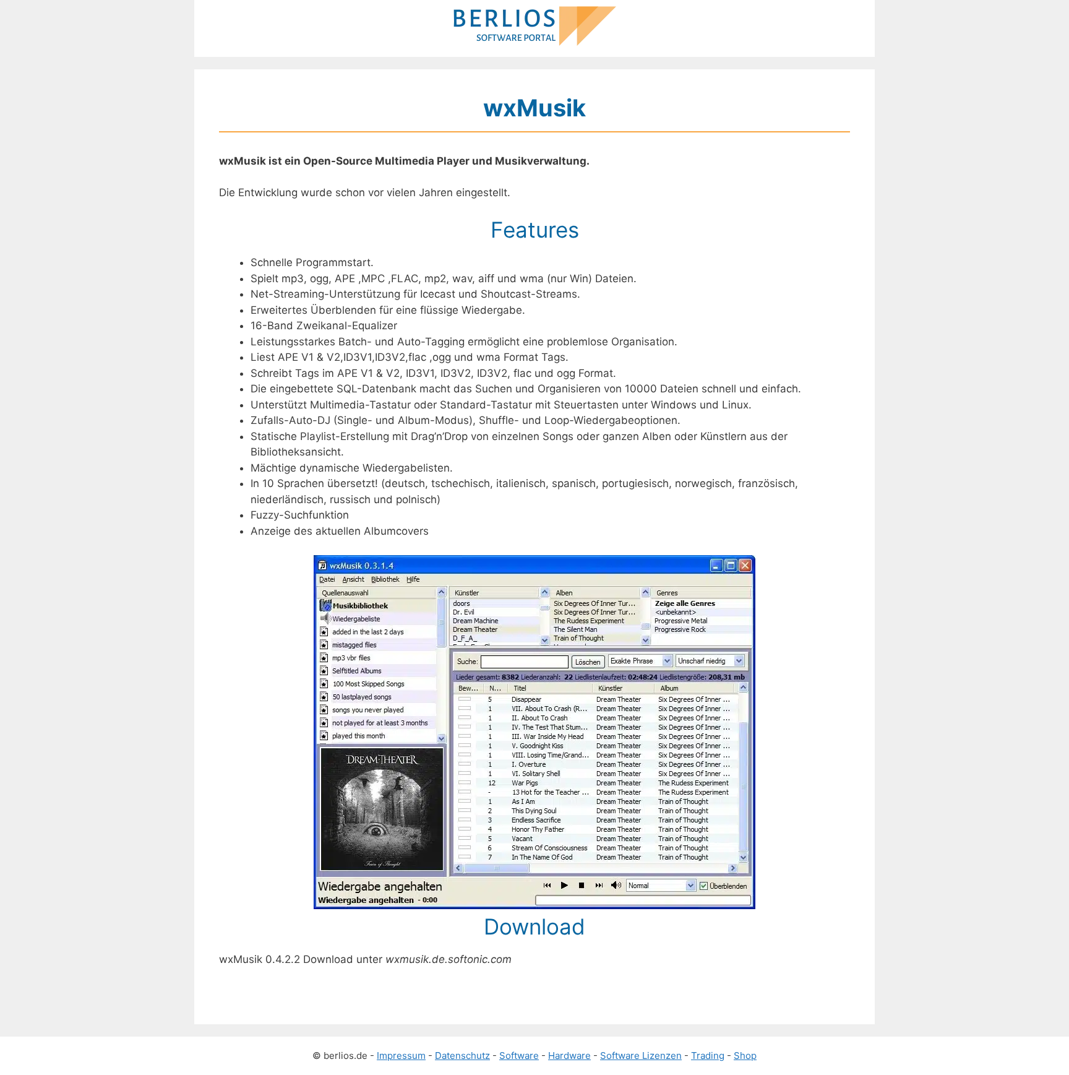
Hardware (569, 1055)
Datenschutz (462, 1055)
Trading (707, 1055)
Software (519, 1055)
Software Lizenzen (641, 1055)
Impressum (401, 1055)
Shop (745, 1055)
